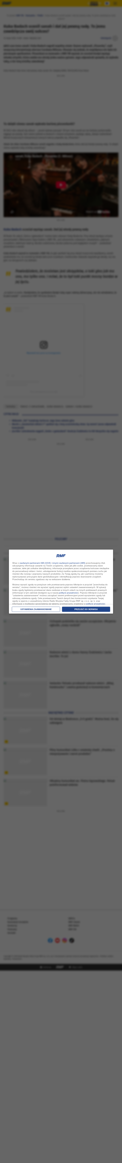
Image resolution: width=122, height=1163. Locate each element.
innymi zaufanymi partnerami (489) (68, 563)
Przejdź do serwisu (86, 609)
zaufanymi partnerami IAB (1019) (35, 563)
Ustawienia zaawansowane (36, 609)
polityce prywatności (68, 593)
